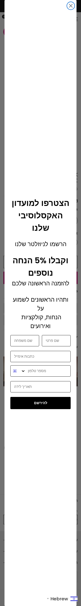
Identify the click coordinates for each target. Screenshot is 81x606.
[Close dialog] (71, 6)
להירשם (40, 403)
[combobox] (18, 371)
